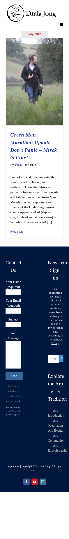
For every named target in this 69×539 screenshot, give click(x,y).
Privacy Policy (13, 407)
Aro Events (55, 430)
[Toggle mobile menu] (61, 25)
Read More (16, 231)
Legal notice (13, 466)
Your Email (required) (13, 303)
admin (18, 164)
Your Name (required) (13, 284)
